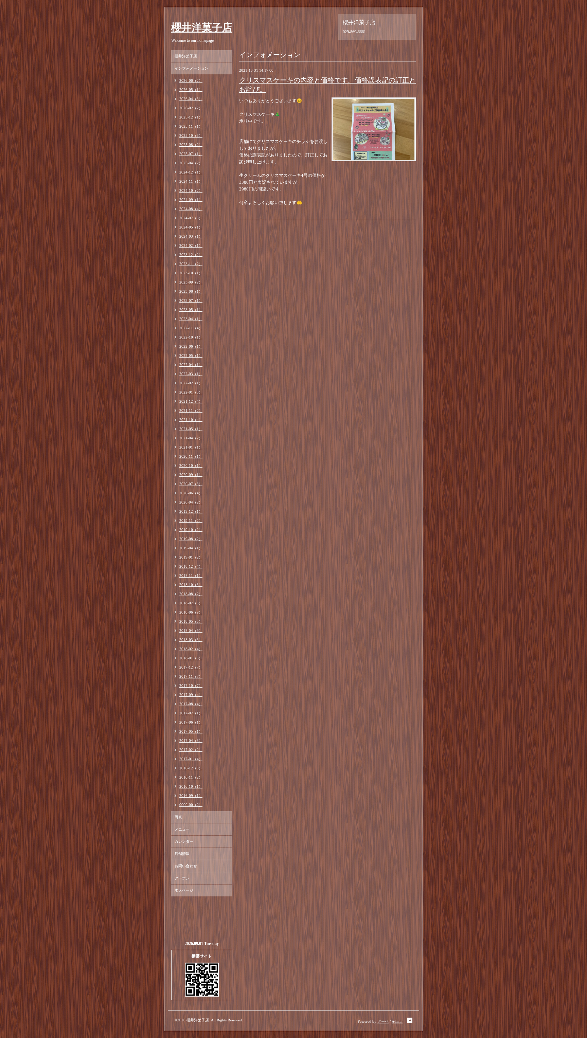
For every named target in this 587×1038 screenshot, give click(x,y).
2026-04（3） (190, 99)
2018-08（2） (190, 594)
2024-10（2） (190, 190)
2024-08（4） (190, 209)
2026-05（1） (190, 90)
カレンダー (184, 841)
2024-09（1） (190, 200)
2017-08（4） (190, 704)
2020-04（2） (190, 502)
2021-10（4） (190, 420)
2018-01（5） (190, 658)
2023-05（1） (190, 310)
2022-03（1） (190, 374)
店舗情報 (182, 854)
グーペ (383, 1021)
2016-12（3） (190, 768)
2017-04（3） (190, 741)
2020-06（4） (190, 493)
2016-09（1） (190, 796)
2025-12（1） (190, 117)
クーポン (182, 878)
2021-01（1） (190, 447)
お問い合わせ (186, 866)
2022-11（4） (190, 328)
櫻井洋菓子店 (201, 27)
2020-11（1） (190, 456)
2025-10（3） (190, 135)
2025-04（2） (190, 163)
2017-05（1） (190, 731)
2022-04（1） (190, 365)
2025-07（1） (190, 154)
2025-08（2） (190, 145)
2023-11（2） (190, 264)
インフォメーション (191, 68)
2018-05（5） (190, 621)
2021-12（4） (190, 401)
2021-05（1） (190, 429)
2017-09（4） (190, 695)
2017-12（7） (190, 667)
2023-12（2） (190, 255)
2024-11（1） (190, 181)
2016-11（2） (190, 777)
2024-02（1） (190, 245)
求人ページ (184, 890)
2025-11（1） (190, 126)
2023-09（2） (190, 282)
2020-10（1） (190, 465)
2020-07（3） (190, 484)
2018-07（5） (190, 603)
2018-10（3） (190, 585)
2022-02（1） (190, 383)
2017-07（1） (190, 713)
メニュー (182, 829)
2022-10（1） (190, 337)
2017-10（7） (190, 686)
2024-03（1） (190, 236)
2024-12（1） (190, 172)
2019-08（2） (190, 539)
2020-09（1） (190, 475)
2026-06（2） (190, 80)
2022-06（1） (190, 346)
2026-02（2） (190, 108)
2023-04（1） (190, 319)
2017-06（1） (190, 722)
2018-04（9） (190, 631)
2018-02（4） (190, 649)
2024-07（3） (190, 218)
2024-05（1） (190, 227)
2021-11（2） (190, 410)
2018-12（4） (190, 566)
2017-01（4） (190, 759)
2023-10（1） (190, 273)
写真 (178, 817)
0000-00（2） (190, 805)
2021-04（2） (190, 438)
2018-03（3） (190, 640)
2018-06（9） (190, 612)
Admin (397, 1021)
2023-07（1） (190, 300)
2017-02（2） (190, 750)
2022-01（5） (190, 392)
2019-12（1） (190, 511)
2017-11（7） (190, 676)
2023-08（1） (190, 291)
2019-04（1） (190, 548)
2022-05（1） (190, 355)
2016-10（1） (190, 786)
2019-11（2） (190, 520)
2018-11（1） (190, 575)
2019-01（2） (190, 557)
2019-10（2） (190, 530)
